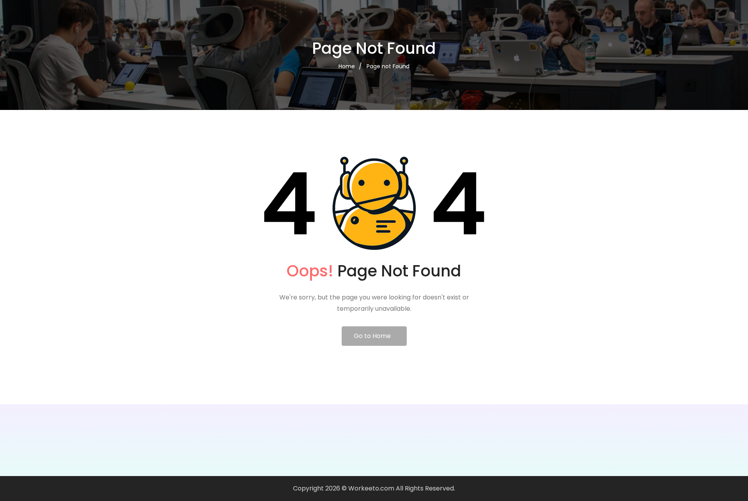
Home (347, 66)
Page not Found (388, 66)
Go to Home (372, 335)
